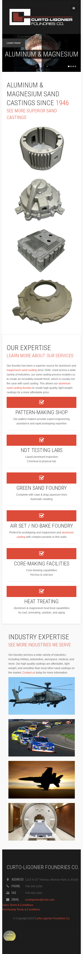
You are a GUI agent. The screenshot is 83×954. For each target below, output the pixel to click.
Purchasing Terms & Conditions (21, 909)
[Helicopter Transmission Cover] (41, 302)
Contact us (28, 672)
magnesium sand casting (22, 370)
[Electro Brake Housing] (41, 148)
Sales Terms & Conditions (17, 905)
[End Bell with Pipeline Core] (41, 199)
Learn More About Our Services (40, 355)
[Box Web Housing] (41, 251)
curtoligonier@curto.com (39, 899)
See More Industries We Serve (39, 644)
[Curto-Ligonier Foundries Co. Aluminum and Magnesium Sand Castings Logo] (41, 17)
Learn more (14, 42)
